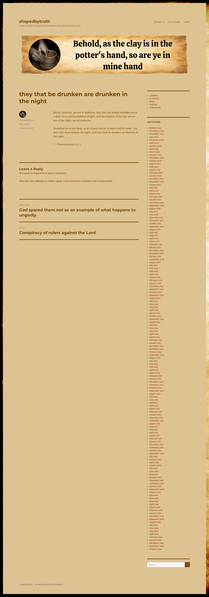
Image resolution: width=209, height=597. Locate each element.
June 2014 (153, 328)
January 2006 (155, 513)
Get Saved (174, 22)
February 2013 (155, 376)
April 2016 (154, 274)
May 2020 (153, 167)
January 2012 (155, 415)
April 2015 (154, 310)
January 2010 (155, 459)
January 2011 (155, 441)
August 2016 (155, 262)
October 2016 (155, 256)
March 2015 (154, 313)
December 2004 (156, 543)
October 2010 (155, 450)
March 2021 (154, 152)
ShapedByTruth (26, 120)
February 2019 (155, 197)
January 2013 (155, 379)
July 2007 (153, 468)
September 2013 (156, 355)
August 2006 (155, 492)
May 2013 (153, 367)
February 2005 (156, 537)
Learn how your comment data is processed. (88, 181)
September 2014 (156, 319)
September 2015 (156, 295)
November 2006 (156, 483)
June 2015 (153, 304)
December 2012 (156, 382)
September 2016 (156, 259)
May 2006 (153, 501)
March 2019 (154, 194)
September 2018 (156, 205)
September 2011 (156, 421)
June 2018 (153, 214)
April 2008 (154, 462)
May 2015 (153, 307)
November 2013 (156, 349)
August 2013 (154, 358)
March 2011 (154, 435)
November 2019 (156, 182)
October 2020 (155, 161)
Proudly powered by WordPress (49, 584)
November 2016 (156, 253)
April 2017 (154, 238)
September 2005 (156, 519)
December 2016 (156, 250)
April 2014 (154, 334)
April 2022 (154, 143)
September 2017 (156, 226)
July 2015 (153, 301)
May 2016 (153, 271)
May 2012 (153, 403)
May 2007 (153, 474)
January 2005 (155, 540)
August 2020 (155, 164)
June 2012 (153, 400)
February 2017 (155, 244)
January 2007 (155, 477)
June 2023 (153, 137)
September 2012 (156, 391)
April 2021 (154, 149)
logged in (39, 173)
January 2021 (155, 155)
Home (157, 22)
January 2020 (155, 176)
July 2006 (153, 495)
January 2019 (155, 200)
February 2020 (156, 173)
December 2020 (156, 158)
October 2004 (155, 549)
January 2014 (155, 343)
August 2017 (155, 229)
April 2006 (154, 504)
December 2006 (156, 480)
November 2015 (156, 289)
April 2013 (153, 370)
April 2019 (154, 191)
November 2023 (156, 134)
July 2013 (153, 361)
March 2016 (154, 277)
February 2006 (156, 510)
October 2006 (155, 486)
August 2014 (155, 322)
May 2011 (153, 429)
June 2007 (154, 471)
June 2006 (154, 498)
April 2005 (154, 534)
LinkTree (153, 95)
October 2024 (155, 128)
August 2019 (155, 185)
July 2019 (153, 188)
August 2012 (155, 394)
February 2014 (155, 340)
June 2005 (154, 528)
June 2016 (153, 268)
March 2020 (154, 170)
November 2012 (156, 385)
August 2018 (155, 208)
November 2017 (156, 220)
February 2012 (155, 412)
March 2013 (154, 373)
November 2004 (156, 546)
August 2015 (155, 298)
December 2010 (156, 444)
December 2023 (156, 131)
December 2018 (156, 203)
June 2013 (153, 364)
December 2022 (156, 140)
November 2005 (156, 516)
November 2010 (156, 447)
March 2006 (155, 507)
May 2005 (153, 531)
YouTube (153, 104)
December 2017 (156, 217)
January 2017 (155, 247)
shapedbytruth (34, 21)
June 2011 (153, 426)
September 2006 (156, 489)
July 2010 (153, 456)
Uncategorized (26, 128)
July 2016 (153, 265)
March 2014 (154, 337)
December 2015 (156, 286)
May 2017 (153, 235)
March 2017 (154, 241)
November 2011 (156, 418)
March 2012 (154, 409)
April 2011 (153, 432)
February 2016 (155, 280)
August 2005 (155, 522)
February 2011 (155, 438)
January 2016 (155, 283)
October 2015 (155, 292)
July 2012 (153, 397)
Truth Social (155, 107)
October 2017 (155, 223)
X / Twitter (154, 98)
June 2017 (153, 232)
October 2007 (155, 465)
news (187, 22)
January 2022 (155, 146)
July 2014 (153, 325)
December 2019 (156, 179)
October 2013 (155, 352)
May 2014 (153, 331)
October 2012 (155, 388)
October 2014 (155, 316)
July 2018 (153, 211)
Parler (152, 101)
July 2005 (153, 525)
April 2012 (154, 406)
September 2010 (156, 453)
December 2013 (156, 346)
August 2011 (154, 424)
